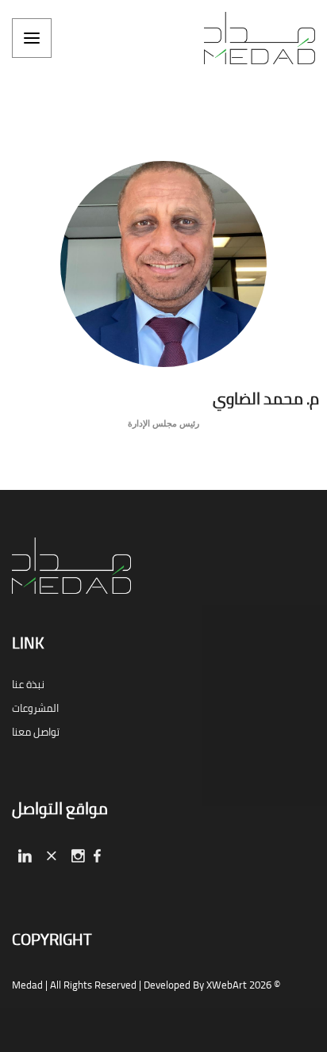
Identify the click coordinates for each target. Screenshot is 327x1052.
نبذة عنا (28, 684)
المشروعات (35, 707)
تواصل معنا (36, 731)
